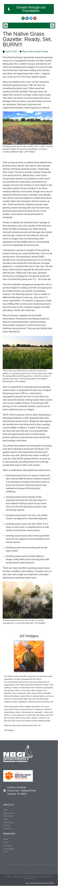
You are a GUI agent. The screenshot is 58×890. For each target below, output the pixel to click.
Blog (24, 51)
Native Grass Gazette (38, 51)
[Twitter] (31, 18)
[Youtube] (34, 18)
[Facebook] (27, 18)
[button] (5, 25)
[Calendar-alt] (23, 18)
